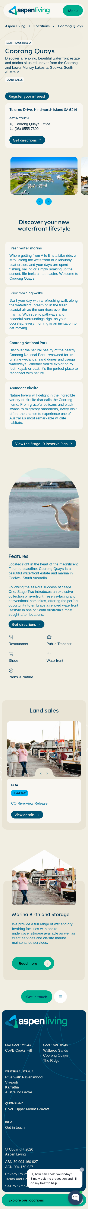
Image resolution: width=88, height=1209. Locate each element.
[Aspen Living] (29, 10)
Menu (73, 10)
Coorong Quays (70, 26)
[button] (39, 201)
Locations (42, 26)
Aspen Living (15, 26)
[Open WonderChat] (75, 1198)
